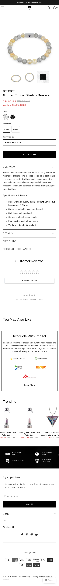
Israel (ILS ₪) (29, 552)
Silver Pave (50, 202)
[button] (16, 77)
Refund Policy (24, 577)
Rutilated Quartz (37, 202)
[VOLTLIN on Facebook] (22, 535)
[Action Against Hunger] (18, 367)
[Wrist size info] (13, 137)
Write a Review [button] (30, 280)
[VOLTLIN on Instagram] (27, 535)
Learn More (29, 385)
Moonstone (13, 205)
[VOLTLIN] (29, 7)
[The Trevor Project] (40, 367)
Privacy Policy (38, 577)
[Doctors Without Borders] (29, 376)
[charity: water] (18, 358)
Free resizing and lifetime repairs (23, 221)
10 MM (15, 129)
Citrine (25, 205)
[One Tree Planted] (40, 358)
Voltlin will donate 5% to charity (22, 225)
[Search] (48, 7)
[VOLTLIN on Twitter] (36, 535)
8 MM (6, 129)
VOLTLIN (13, 577)
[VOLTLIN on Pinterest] (32, 535)
